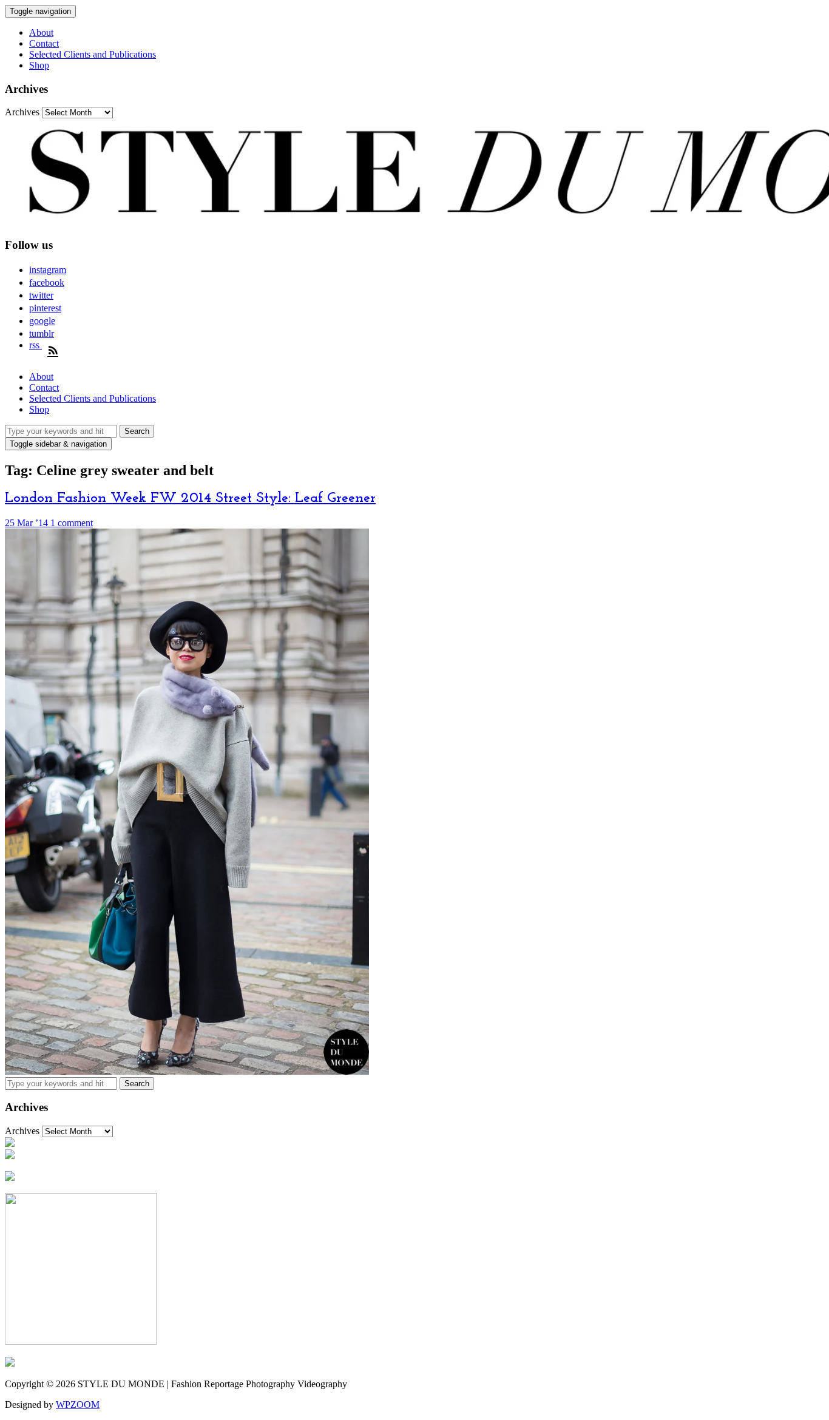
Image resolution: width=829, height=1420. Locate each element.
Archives (22, 112)
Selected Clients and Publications (92, 54)
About (41, 32)
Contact (44, 43)
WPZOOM (78, 1404)
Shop (39, 65)
